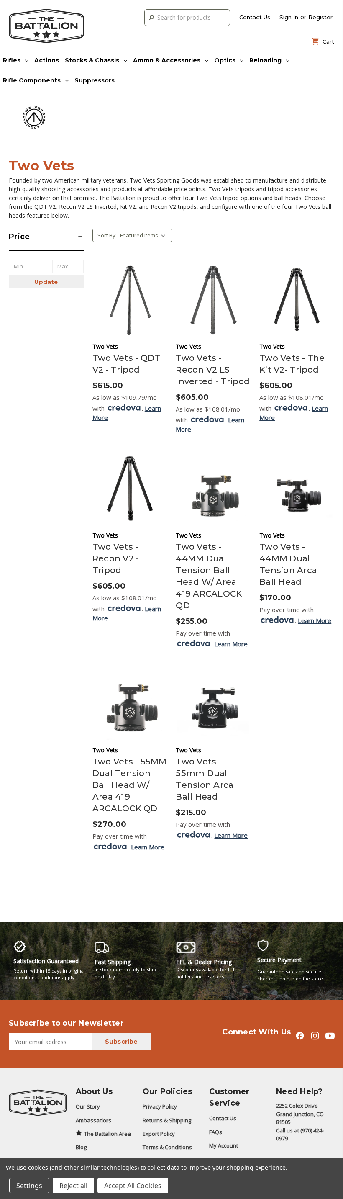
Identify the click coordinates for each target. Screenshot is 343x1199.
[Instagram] (314, 1035)
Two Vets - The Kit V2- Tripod (292, 364)
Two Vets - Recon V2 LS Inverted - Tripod (213, 369)
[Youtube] (329, 1035)
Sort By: (107, 235)
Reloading (265, 60)
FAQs (215, 1132)
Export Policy (159, 1133)
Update (46, 281)
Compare (127, 287)
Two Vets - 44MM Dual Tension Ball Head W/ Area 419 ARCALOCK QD (209, 576)
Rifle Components (32, 80)
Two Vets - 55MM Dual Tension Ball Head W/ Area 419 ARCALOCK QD (129, 784)
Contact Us (254, 17)
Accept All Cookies (132, 1185)
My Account (223, 1145)
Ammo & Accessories (166, 60)
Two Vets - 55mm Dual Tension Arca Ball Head (204, 779)
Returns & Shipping (167, 1120)
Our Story (88, 1106)
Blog (81, 1147)
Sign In (288, 17)
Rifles (11, 60)
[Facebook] (299, 1035)
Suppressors (94, 80)
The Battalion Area (107, 1133)
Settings (29, 1185)
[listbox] (145, 235)
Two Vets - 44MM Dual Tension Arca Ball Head (288, 564)
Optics (224, 60)
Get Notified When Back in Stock (130, 307)
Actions (46, 60)
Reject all (73, 1185)
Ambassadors (93, 1120)
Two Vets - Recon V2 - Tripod (115, 558)
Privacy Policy (160, 1106)
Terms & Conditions (167, 1147)
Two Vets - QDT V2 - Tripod (126, 364)
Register (320, 17)
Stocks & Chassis (92, 60)
